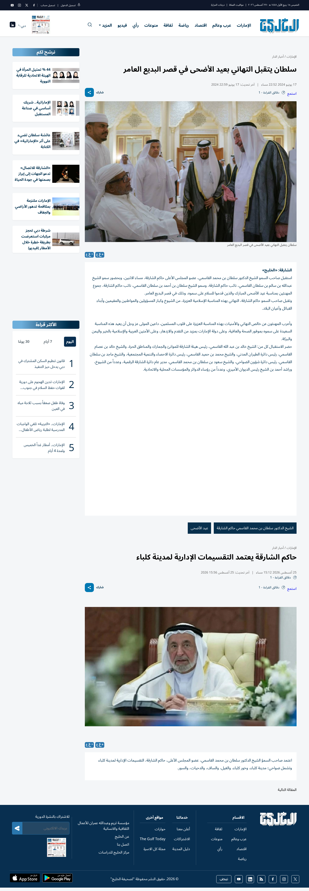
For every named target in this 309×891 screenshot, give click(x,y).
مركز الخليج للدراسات (114, 852)
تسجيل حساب (48, 5)
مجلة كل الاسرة (154, 849)
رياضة (183, 25)
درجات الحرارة (218, 4)
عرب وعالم (221, 25)
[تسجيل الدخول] (79, 5)
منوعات (151, 25)
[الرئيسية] (278, 825)
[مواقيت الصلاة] (12, 26)
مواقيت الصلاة (236, 4)
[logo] (279, 25)
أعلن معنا (183, 829)
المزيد (107, 25)
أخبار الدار (278, 56)
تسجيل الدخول (68, 5)
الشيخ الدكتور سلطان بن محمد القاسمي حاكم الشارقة (255, 528)
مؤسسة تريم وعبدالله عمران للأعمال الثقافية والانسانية (103, 825)
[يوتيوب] (12, 5)
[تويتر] (26, 5)
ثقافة (168, 25)
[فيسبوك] (34, 5)
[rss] (261, 879)
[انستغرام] (19, 5)
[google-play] (57, 879)
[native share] (89, 92)
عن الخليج (122, 836)
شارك (100, 92)
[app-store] (25, 879)
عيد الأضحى (199, 528)
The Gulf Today (152, 839)
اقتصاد (201, 25)
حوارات (160, 829)
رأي (136, 25)
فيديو (122, 25)
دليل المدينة (181, 849)
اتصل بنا (123, 844)
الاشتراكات (182, 839)
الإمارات (244, 25)
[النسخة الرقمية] (40, 26)
